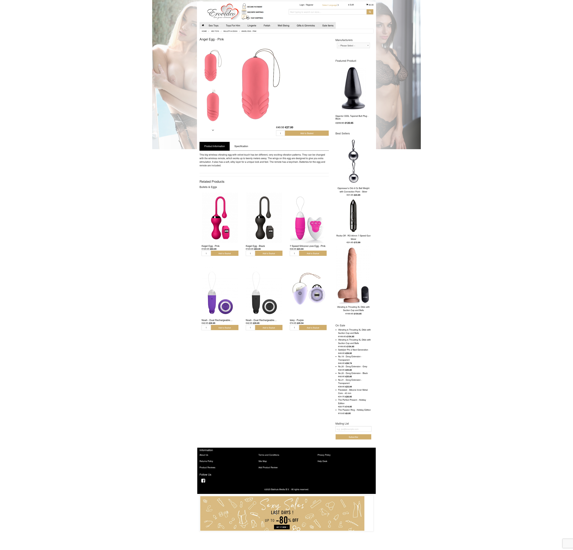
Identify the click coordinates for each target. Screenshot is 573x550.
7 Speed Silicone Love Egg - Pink (307, 246)
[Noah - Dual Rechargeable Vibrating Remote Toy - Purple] (220, 292)
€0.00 (370, 4)
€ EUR (351, 4)
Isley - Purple (297, 320)
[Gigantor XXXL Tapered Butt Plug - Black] (353, 88)
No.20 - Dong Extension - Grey (352, 366)
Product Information (214, 146)
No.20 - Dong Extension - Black (353, 373)
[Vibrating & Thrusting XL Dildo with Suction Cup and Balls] (353, 275)
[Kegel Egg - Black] (264, 218)
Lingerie (252, 25)
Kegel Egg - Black (255, 246)
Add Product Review (268, 467)
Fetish (267, 25)
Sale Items (328, 25)
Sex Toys (213, 25)
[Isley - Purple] (308, 292)
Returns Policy (206, 461)
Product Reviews (207, 467)
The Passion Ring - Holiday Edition (354, 409)
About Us (204, 454)
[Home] (203, 25)
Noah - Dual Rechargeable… (217, 320)
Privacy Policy (324, 454)
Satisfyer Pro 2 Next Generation (353, 349)
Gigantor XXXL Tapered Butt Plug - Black (351, 117)
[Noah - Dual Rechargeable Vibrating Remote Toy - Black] (264, 292)
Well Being (283, 25)
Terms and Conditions (268, 454)
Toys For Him (233, 25)
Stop (286, 534)
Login (302, 4)
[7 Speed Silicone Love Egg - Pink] (308, 218)
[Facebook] (203, 481)
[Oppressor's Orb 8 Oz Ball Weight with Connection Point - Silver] (353, 161)
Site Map (262, 461)
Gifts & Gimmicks (306, 25)
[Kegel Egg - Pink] (220, 218)
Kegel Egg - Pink (211, 246)
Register (309, 4)
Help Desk (322, 461)
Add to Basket (307, 133)
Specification (241, 146)
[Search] (369, 12)
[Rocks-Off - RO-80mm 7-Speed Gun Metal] (353, 216)
